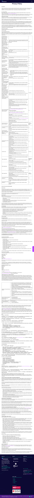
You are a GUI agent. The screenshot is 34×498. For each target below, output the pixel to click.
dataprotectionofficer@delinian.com (7, 227)
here (6, 468)
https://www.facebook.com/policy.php (23, 118)
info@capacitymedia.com (29, 474)
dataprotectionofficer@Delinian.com (12, 13)
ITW (3, 466)
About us (14, 479)
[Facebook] (33, 249)
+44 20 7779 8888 (26, 468)
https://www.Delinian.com (20, 337)
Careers (14, 482)
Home (14, 478)
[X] (33, 247)
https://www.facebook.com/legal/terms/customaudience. (16, 112)
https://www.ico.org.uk (7, 271)
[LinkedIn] (33, 248)
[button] (31, 1)
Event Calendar (15, 481)
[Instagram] (33, 251)
